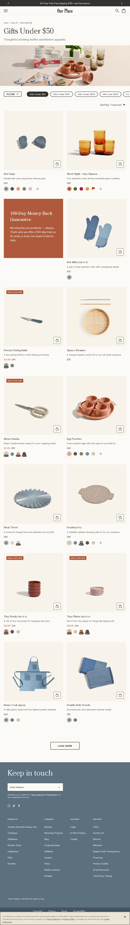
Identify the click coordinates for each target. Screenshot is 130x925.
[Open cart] (123, 10)
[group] (36, 188)
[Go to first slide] (121, 3)
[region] (65, 918)
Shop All (14, 23)
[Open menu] (30, 10)
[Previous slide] (8, 3)
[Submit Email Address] (59, 787)
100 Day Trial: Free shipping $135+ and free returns (65, 3)
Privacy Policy (52, 794)
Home (6, 23)
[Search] (117, 10)
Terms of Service (37, 794)
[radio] (6, 188)
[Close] (124, 916)
